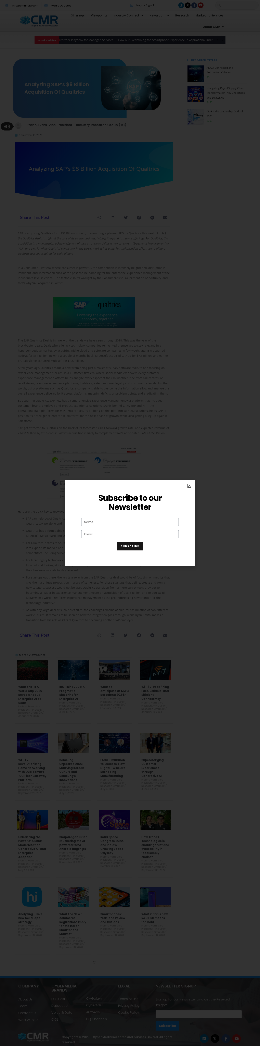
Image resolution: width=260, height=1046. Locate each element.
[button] (189, 485)
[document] (130, 523)
